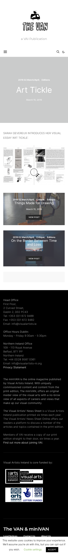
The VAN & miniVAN (26, 529)
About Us (46, 536)
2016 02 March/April (28, 80)
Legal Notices (10, 536)
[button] (63, 52)
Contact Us (29, 536)
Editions (46, 80)
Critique (40, 199)
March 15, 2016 (34, 99)
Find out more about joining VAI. (23, 442)
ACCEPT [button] (52, 549)
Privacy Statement (14, 367)
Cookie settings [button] (33, 549)
